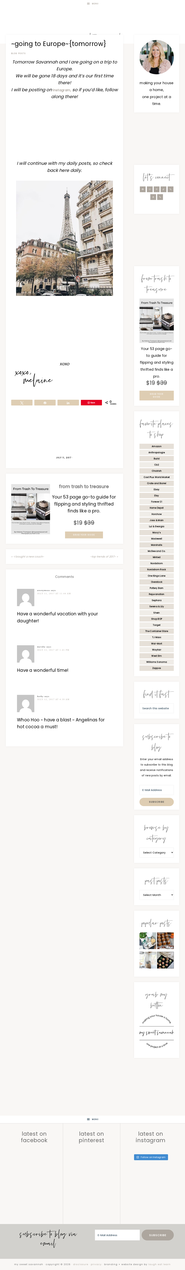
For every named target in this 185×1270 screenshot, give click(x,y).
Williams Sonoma (156, 661)
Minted (157, 557)
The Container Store (156, 631)
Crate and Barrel (156, 483)
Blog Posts (18, 53)
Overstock (156, 581)
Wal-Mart (156, 643)
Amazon (157, 446)
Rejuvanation (156, 594)
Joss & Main (157, 520)
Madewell (156, 538)
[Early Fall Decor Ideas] (147, 961)
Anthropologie (157, 452)
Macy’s (156, 532)
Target (156, 625)
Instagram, (62, 90)
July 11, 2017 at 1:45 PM (53, 650)
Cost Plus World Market (157, 477)
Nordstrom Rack (156, 569)
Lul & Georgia (156, 526)
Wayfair (156, 649)
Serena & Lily (156, 606)
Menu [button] (95, 3)
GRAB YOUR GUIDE (84, 534)
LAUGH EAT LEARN (159, 1264)
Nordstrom (156, 563)
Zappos (156, 668)
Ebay (156, 489)
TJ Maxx (156, 637)
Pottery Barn (157, 588)
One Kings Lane (156, 575)
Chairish (157, 470)
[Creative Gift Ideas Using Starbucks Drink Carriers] (147, 941)
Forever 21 (156, 501)
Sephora (157, 600)
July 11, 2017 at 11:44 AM (54, 593)
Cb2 (156, 464)
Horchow (157, 514)
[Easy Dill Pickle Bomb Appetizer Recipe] (165, 961)
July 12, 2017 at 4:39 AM (53, 699)
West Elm (156, 655)
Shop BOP (156, 618)
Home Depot (157, 507)
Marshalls (156, 544)
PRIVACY (96, 1264)
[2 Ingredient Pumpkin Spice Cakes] (165, 941)
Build (157, 458)
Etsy (156, 495)
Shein (156, 612)
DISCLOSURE (80, 1264)
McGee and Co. (157, 551)
